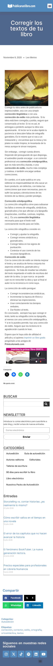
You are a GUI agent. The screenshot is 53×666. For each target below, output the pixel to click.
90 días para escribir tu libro (20, 472)
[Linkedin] (36, 654)
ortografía (36, 629)
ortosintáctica (8, 633)
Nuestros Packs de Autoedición (22, 484)
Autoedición (12, 453)
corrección (6, 629)
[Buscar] (47, 404)
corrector (18, 629)
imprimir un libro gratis (34, 338)
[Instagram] (6, 654)
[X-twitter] (13, 654)
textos (20, 633)
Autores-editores (15, 459)
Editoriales (34, 459)
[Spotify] (28, 654)
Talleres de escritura (16, 466)
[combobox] (24, 404)
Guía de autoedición (34, 453)
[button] (49, 6)
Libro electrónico (15, 478)
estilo (27, 629)
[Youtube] (43, 654)
